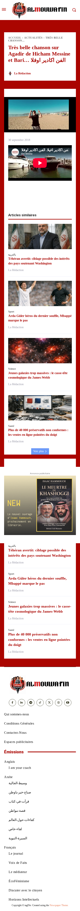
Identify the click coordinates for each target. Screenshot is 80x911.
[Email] (54, 200)
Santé (11, 426)
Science (12, 368)
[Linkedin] (45, 200)
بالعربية (12, 254)
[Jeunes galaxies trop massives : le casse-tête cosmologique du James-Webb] (40, 350)
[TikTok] (40, 702)
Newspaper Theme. (59, 905)
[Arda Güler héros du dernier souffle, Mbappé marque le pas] (40, 293)
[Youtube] (67, 702)
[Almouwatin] (40, 10)
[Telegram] (63, 200)
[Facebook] (16, 200)
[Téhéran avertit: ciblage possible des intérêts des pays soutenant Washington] (40, 236)
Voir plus (38, 451)
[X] (26, 200)
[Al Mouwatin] (40, 684)
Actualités (33, 37)
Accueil (14, 37)
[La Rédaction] (11, 73)
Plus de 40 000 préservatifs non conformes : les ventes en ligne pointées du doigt (39, 639)
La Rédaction (22, 73)
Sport (11, 311)
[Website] (58, 702)
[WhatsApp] (35, 200)
